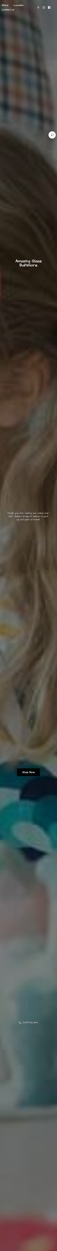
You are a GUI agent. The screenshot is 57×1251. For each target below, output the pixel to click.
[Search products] (52, 135)
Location (18, 5)
